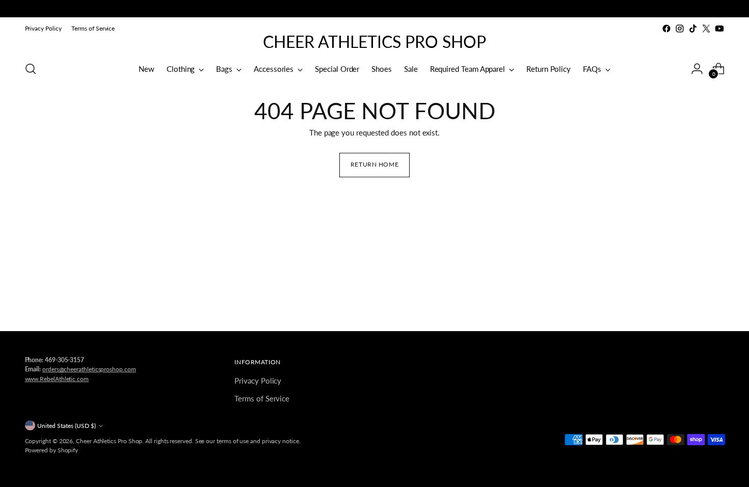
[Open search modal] (30, 69)
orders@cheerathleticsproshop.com (89, 369)
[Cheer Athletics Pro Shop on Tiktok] (693, 28)
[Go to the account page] (697, 69)
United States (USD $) (66, 425)
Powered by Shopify (51, 450)
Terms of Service (261, 398)
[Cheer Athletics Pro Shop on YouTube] (719, 28)
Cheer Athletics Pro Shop (109, 441)
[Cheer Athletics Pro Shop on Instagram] (679, 28)
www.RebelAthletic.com (57, 379)
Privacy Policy (257, 380)
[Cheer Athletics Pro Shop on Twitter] (706, 28)
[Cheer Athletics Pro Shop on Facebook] (666, 28)
